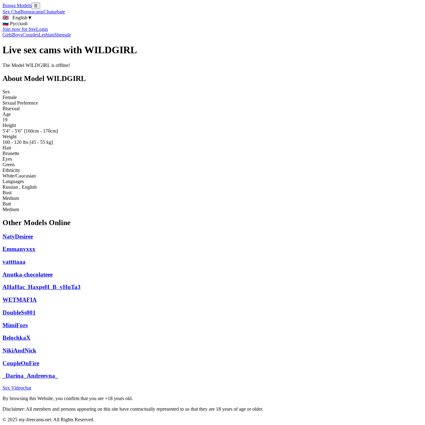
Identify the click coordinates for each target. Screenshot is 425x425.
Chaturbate (54, 11)
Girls (7, 34)
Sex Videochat (16, 387)
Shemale (62, 34)
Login (42, 29)
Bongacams (32, 11)
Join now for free (19, 29)
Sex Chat (11, 11)
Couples (30, 34)
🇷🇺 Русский (15, 23)
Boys (17, 34)
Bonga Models (16, 5)
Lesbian (46, 34)
